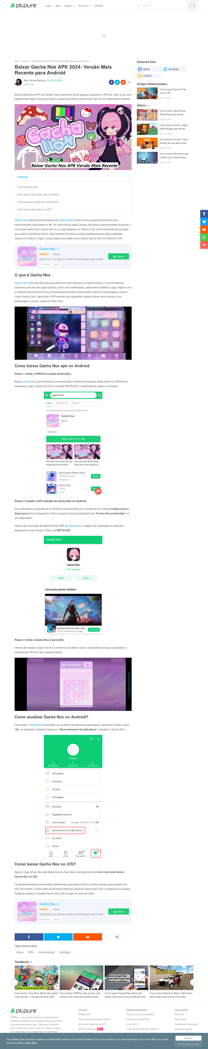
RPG (31, 952)
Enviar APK (131, 1024)
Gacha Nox (21, 220)
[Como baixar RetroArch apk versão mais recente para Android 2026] (147, 158)
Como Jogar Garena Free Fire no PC (173, 91)
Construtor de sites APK (137, 1019)
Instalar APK (84, 1014)
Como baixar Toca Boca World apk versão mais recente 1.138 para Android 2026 (36, 994)
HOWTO (147, 75)
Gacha (56, 264)
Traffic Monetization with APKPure (142, 1028)
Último (141, 105)
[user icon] (192, 6)
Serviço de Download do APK (92, 1024)
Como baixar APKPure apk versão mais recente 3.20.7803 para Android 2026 (80, 994)
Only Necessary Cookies (188, 1043)
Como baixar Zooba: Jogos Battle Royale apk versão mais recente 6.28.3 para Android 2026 (174, 127)
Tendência (22, 962)
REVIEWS (174, 69)
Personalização (46, 952)
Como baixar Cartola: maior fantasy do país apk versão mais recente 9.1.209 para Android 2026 (174, 141)
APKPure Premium (87, 1028)
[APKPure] (23, 5)
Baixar (120, 256)
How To (25, 61)
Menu (17, 61)
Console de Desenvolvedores (140, 1014)
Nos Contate (180, 1019)
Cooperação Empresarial (186, 1024)
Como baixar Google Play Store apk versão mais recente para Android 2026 (125, 994)
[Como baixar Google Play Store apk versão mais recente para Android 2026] (126, 977)
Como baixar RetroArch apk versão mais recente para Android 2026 (174, 155)
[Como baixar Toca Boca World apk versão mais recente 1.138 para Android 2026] (36, 977)
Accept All (188, 1038)
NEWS (146, 69)
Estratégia (45, 264)
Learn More (31, 1042)
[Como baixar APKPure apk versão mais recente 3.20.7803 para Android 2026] (81, 977)
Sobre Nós (179, 1014)
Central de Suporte (183, 1028)
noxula (56, 254)
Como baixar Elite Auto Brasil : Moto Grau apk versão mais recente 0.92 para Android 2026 (171, 994)
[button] (14, 982)
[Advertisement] (104, 35)
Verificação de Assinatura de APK (94, 1019)
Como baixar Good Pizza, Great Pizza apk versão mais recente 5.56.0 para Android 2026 (173, 112)
